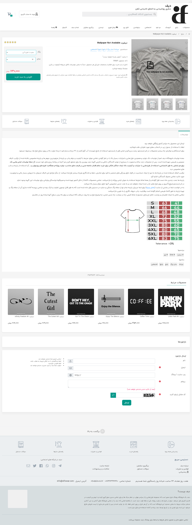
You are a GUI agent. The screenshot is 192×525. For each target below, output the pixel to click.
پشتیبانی (183, 472)
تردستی (101, 27)
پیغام (183, 381)
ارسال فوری (112, 27)
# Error (172, 254)
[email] (28, 466)
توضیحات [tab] (184, 134)
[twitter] (34, 466)
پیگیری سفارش (88, 27)
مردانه (117, 49)
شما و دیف (75, 27)
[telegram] (60, 466)
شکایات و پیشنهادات (100, 468)
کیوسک (168, 27)
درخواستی (136, 27)
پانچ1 (182, 34)
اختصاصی (148, 27)
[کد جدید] (113, 395)
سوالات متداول (143, 468)
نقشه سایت (104, 465)
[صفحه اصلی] (189, 34)
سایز (38, 58)
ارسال (126, 402)
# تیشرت (180, 254)
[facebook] (41, 466)
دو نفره (158, 27)
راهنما (53, 27)
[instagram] (53, 466)
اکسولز (64, 27)
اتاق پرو (126, 27)
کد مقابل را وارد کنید (177, 394)
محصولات (186, 27)
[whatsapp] (47, 466)
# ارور (166, 254)
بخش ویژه (150, 187)
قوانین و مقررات (182, 468)
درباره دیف (184, 465)
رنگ (38, 51)
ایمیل (183, 367)
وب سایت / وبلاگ (178, 374)
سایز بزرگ (110, 49)
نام (184, 360)
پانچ (176, 27)
